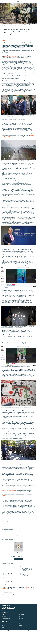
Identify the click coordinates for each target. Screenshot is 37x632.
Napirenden (4, 623)
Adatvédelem (4, 616)
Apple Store (5, 588)
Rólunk (3, 614)
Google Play (28, 587)
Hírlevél (8, 630)
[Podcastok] (18, 631)
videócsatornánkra (23, 598)
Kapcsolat (20, 616)
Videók (20, 623)
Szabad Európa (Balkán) (6, 38)
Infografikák (21, 625)
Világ (3, 28)
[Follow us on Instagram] (8, 608)
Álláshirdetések (21, 614)
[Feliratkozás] (14, 608)
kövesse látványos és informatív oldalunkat (24, 600)
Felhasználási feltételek (6, 618)
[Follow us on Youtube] (3, 608)
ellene (21, 205)
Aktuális (3, 625)
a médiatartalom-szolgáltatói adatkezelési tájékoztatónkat (21, 535)
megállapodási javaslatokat (27, 172)
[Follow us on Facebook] (5, 608)
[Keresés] (28, 631)
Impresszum (21, 618)
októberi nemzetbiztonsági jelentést (11, 56)
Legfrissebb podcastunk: (8, 539)
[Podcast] (12, 608)
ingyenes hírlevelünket (22, 594)
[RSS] (10, 608)
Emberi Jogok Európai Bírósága (9, 490)
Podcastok (3, 627)
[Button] (4, 41)
